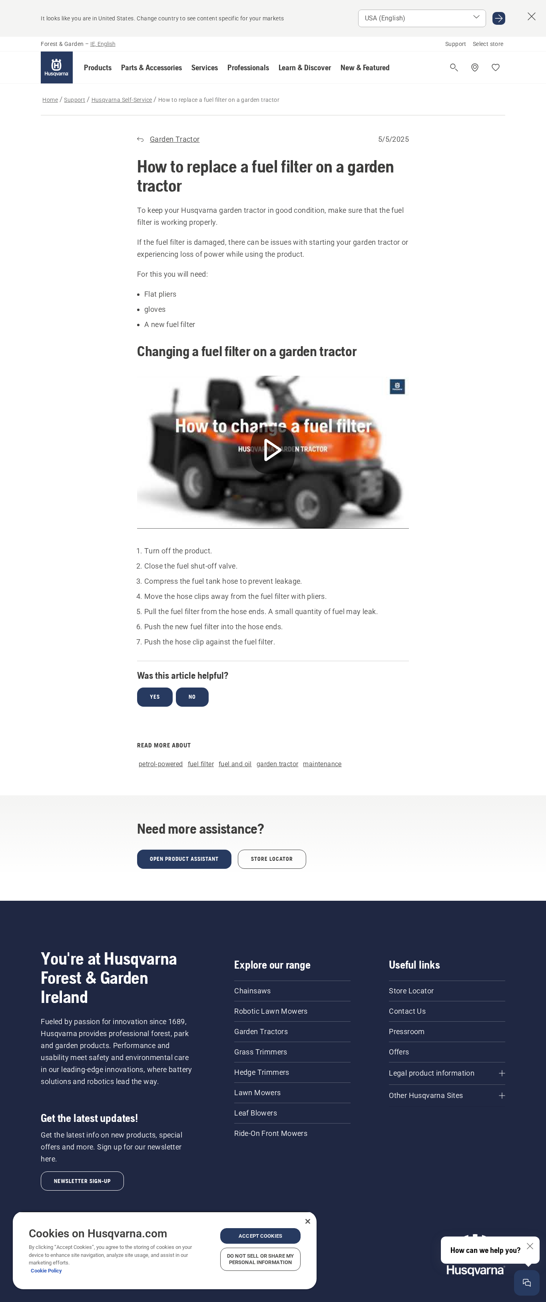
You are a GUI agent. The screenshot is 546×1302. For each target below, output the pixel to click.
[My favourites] (495, 67)
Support (455, 44)
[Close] (308, 1221)
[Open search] (454, 67)
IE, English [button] (103, 44)
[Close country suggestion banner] (531, 16)
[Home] (57, 67)
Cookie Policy (46, 1271)
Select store (488, 44)
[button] (97, 67)
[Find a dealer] (474, 67)
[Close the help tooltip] (530, 1246)
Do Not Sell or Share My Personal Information (260, 1259)
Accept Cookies (260, 1236)
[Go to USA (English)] (498, 18)
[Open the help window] (527, 1283)
